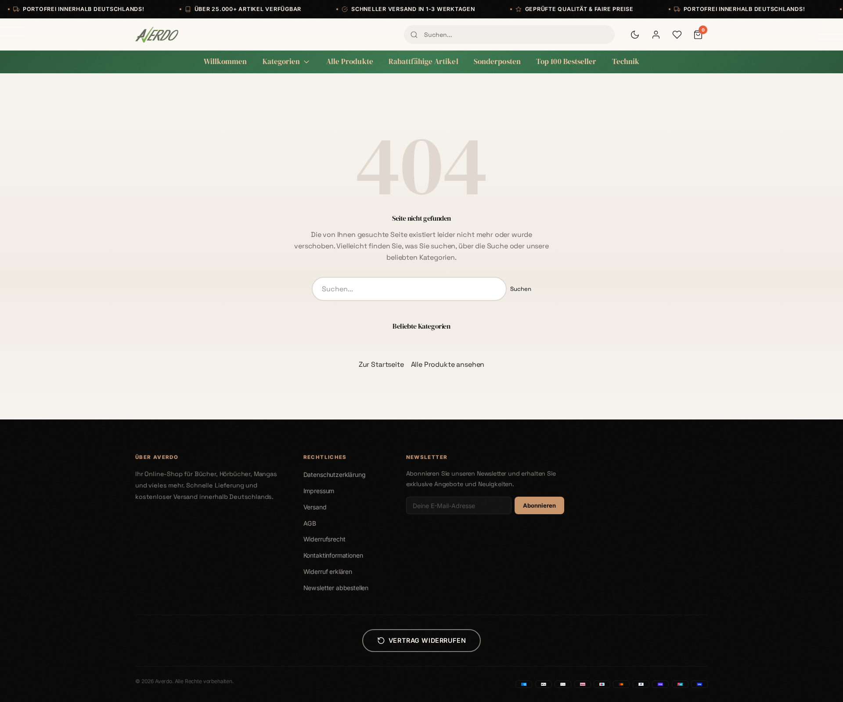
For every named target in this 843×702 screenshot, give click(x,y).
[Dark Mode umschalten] (635, 34)
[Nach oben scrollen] (818, 686)
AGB (310, 523)
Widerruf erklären (327, 571)
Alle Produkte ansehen (448, 364)
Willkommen (225, 62)
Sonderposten (497, 62)
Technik (626, 62)
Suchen (520, 289)
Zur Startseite (381, 364)
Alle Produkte (349, 62)
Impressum (319, 490)
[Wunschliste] (677, 34)
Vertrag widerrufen (427, 640)
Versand (315, 507)
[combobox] (509, 34)
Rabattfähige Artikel (423, 62)
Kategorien (281, 62)
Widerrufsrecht (324, 539)
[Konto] (656, 34)
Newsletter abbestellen (335, 587)
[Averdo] (156, 35)
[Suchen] (414, 35)
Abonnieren (539, 505)
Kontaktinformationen (333, 555)
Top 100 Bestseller (566, 62)
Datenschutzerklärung (334, 474)
